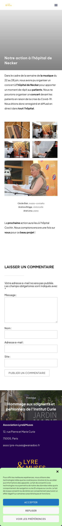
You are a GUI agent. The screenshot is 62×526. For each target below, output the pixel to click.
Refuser (31, 510)
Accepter (31, 502)
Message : (11, 295)
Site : (8, 356)
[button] (57, 471)
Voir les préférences (31, 518)
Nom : (8, 328)
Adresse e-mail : (14, 342)
